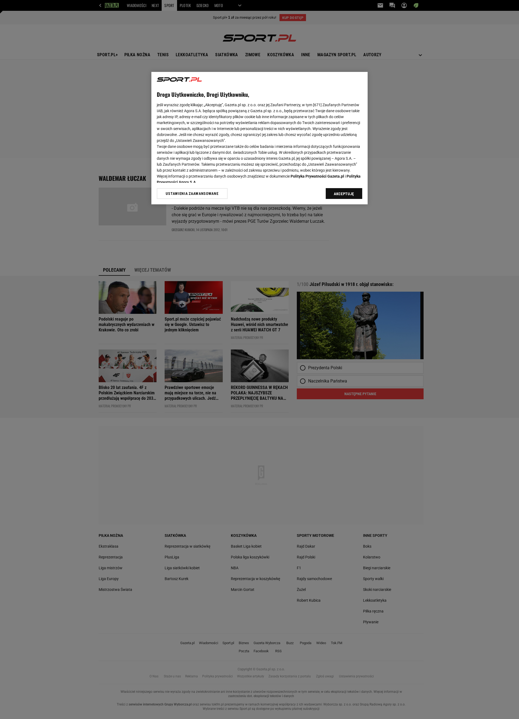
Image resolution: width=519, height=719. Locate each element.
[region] (259, 138)
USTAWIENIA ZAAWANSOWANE (192, 193)
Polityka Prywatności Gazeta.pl (317, 176)
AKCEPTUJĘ (344, 194)
